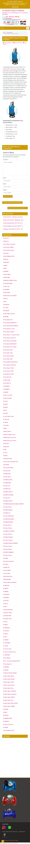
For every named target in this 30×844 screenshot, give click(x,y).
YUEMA (6, 727)
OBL (5, 449)
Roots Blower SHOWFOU (10, 582)
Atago (5, 265)
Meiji (5, 428)
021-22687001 (14, 1)
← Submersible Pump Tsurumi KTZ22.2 (12, 202)
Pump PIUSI (7, 573)
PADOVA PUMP (8, 458)
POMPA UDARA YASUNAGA (11, 543)
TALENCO (6, 630)
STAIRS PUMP (7, 615)
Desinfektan (7, 292)
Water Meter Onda (8, 688)
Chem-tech (7, 286)
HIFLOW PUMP (8, 398)
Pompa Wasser (8, 549)
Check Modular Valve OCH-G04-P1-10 (13, 226)
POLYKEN (6, 464)
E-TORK (6, 307)
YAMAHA (6, 721)
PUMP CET (7, 567)
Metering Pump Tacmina (10, 440)
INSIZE (6, 407)
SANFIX (6, 588)
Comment (6, 159)
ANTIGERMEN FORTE (9, 256)
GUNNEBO (6, 389)
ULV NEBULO (7, 658)
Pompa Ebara (7, 476)
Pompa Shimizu (8, 534)
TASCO (6, 633)
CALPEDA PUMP (8, 283)
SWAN (5, 624)
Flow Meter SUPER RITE (10, 365)
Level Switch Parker (9, 416)
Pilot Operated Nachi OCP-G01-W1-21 (13, 223)
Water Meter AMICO (9, 676)
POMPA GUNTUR (8, 492)
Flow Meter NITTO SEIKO (10, 347)
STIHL (5, 621)
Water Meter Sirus (8, 700)
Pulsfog (6, 564)
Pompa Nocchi (8, 525)
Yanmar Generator (8, 724)
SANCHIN (6, 585)
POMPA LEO (7, 513)
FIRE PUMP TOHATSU (9, 313)
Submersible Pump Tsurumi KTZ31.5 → (17, 208)
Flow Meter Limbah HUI (10, 338)
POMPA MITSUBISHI (9, 519)
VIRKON (6, 670)
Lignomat (6, 419)
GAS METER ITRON (9, 374)
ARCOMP (6, 262)
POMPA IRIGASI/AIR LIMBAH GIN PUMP (14, 504)
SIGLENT (6, 600)
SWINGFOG (7, 627)
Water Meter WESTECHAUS (11, 703)
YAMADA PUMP (8, 718)
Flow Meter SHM (8, 359)
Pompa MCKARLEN (9, 516)
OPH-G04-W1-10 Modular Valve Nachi (13, 217)
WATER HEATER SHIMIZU (10, 673)
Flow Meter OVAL (8, 353)
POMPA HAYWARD (8, 495)
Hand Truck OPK (8, 395)
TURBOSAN (7, 655)
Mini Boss (6, 443)
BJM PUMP (7, 277)
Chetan (8, 843)
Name (5, 177)
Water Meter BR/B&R (9, 679)
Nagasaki (6, 446)
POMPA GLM (7, 489)
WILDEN (6, 715)
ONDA (5, 455)
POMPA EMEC (7, 482)
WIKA (5, 712)
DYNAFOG (6, 304)
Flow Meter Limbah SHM (10, 341)
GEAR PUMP (7, 380)
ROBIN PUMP (7, 579)
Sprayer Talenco (8, 612)
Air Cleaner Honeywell (9, 244)
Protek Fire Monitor (9, 561)
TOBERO (6, 640)
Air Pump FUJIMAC (9, 247)
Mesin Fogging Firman (9, 434)
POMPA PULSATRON (9, 531)
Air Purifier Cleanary (9, 250)
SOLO (5, 606)
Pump (21, 120)
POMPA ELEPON (8, 479)
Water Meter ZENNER (9, 706)
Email (4, 183)
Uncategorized (7, 664)
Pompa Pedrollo (8, 528)
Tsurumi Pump (9, 32)
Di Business (12, 840)
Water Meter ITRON (9, 682)
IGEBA (5, 404)
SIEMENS (6, 597)
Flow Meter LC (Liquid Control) (11, 334)
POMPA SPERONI (8, 537)
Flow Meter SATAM (9, 356)
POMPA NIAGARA (8, 522)
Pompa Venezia (8, 546)
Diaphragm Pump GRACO (10, 295)
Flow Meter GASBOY (9, 331)
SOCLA (6, 603)
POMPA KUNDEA (8, 510)
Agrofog (6, 241)
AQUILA (6, 259)
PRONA (6, 558)
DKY (5, 301)
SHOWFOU (7, 594)
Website (5, 190)
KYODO (6, 413)
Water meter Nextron (9, 685)
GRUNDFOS (7, 386)
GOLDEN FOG (7, 383)
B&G (5, 268)
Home (4, 32)
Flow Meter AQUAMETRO (10, 322)
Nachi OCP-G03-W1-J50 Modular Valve (13, 220)
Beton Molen (7, 274)
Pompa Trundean (8, 540)
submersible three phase (10, 69)
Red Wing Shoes (8, 576)
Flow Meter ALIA (8, 319)
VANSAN (6, 667)
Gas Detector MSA (8, 371)
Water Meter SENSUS (9, 697)
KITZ (5, 410)
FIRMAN (6, 316)
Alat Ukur (6, 253)
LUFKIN (6, 422)
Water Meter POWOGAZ (10, 691)
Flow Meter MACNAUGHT (10, 344)
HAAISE (6, 392)
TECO (5, 636)
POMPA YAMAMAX (9, 552)
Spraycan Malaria (8, 609)
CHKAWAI (6, 289)
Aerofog (6, 238)
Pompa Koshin (8, 507)
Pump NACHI (7, 570)
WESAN (6, 709)
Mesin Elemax (7, 431)
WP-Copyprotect (14, 843)
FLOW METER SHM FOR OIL (11, 362)
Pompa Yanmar (8, 555)
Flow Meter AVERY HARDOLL (11, 325)
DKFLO (6, 298)
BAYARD (6, 271)
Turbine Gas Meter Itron (10, 652)
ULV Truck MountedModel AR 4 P (12, 661)
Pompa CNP (7, 470)
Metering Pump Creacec (10, 437)
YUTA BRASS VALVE (9, 730)
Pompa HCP (7, 498)
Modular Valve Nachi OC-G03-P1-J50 (13, 229)
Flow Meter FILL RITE (9, 328)
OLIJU (5, 452)
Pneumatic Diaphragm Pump (11, 461)
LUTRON (6, 425)
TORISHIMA (7, 643)
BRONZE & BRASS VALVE (10, 280)
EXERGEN (6, 310)
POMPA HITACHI (8, 501)
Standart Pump (8, 618)
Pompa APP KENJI (8, 467)
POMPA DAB (7, 473)
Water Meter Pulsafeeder (10, 694)
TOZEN (6, 646)
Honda (6, 401)
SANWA (6, 591)
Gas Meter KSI (7, 377)
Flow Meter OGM (8, 350)
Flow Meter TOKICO (9, 368)
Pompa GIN (7, 485)
